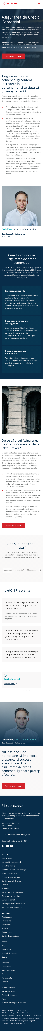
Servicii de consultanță (10, 936)
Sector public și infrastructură (13, 903)
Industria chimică (8, 866)
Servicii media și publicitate (12, 892)
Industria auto (7, 858)
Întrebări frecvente (9, 953)
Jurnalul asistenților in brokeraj (14, 1003)
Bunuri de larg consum (11, 877)
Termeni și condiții (9, 991)
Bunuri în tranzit (8, 900)
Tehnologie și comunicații (12, 907)
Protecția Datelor (8, 987)
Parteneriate (7, 978)
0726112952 (6, 236)
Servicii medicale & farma (11, 881)
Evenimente (6, 949)
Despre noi (6, 966)
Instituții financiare (9, 873)
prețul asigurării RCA (19, 841)
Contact (5, 982)
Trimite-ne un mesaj (13, 56)
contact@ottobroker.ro (11, 828)
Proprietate (6, 921)
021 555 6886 (7, 826)
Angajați (5, 928)
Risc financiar (7, 917)
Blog (4, 945)
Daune (4, 957)
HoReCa (5, 885)
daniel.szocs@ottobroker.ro (13, 234)
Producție (5, 888)
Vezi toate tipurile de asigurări (17, 834)
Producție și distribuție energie (14, 869)
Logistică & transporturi (11, 862)
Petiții (4, 999)
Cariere (5, 974)
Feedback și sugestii (9, 995)
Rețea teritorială (8, 970)
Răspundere (6, 924)
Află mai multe (9, 684)
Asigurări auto (7, 932)
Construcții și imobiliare (11, 896)
